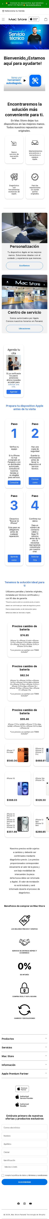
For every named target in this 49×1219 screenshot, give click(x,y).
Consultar (14, 482)
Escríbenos (24, 266)
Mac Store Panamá (18, 1215)
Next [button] (46, 4)
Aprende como (14, 558)
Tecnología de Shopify (36, 1215)
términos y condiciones (37, 1175)
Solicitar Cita (35, 558)
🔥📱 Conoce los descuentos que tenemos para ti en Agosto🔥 (25, 4)
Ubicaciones (24, 328)
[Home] (18, 19)
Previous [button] (2, 4)
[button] (3, 19)
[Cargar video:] (24, 80)
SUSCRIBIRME (24, 1182)
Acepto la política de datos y (26, 1175)
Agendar (13, 392)
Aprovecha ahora (33, 5)
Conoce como (35, 481)
